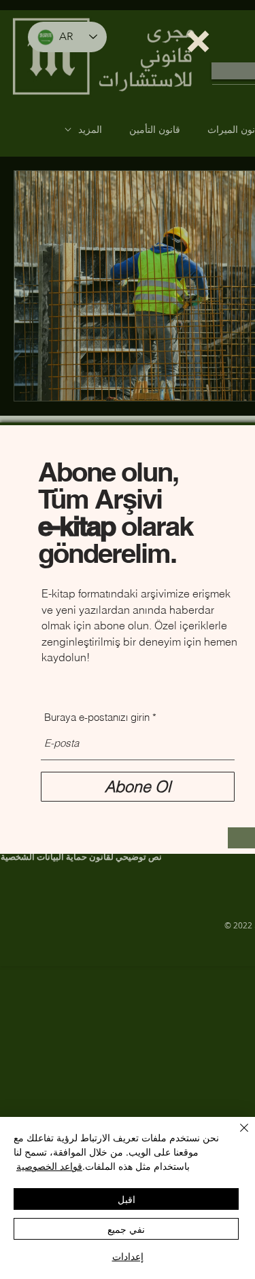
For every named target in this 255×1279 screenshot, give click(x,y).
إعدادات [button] (127, 1256)
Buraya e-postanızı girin (97, 717)
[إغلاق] (236, 1136)
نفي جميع (126, 1229)
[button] (198, 41)
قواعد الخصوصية (49, 1166)
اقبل (126, 1199)
